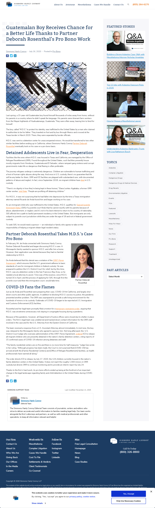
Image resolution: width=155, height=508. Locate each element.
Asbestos (112, 168)
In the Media (12, 466)
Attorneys (70, 4)
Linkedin (56, 457)
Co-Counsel (34, 471)
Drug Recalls (114, 188)
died (82, 180)
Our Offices (11, 462)
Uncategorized (114, 259)
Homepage (80, 448)
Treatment (113, 254)
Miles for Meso (114, 224)
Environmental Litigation (118, 193)
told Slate (23, 191)
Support (112, 249)
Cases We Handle (102, 4)
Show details (37, 503)
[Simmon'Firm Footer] (129, 443)
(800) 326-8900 (129, 452)
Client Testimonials (38, 466)
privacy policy (75, 497)
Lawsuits (112, 213)
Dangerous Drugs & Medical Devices (123, 183)
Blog (77, 457)
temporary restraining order (68, 309)
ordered (79, 334)
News (111, 229)
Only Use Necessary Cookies (128, 501)
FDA (110, 203)
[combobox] (125, 276)
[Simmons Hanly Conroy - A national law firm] (23, 4)
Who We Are (12, 453)
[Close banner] (151, 491)
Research (112, 244)
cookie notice (89, 497)
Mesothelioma (84, 4)
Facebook (56, 444)
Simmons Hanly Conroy (16, 51)
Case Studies (81, 462)
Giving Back (12, 457)
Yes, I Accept (128, 494)
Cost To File (34, 457)
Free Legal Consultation (86, 444)
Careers (9, 471)
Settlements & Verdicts (40, 462)
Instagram (57, 448)
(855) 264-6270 (141, 5)
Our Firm (112, 234)
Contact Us (118, 4)
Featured (112, 208)
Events (111, 198)
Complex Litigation (116, 173)
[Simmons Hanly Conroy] (15, 400)
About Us (58, 4)
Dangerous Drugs (115, 178)
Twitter (55, 453)
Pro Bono (56, 51)
